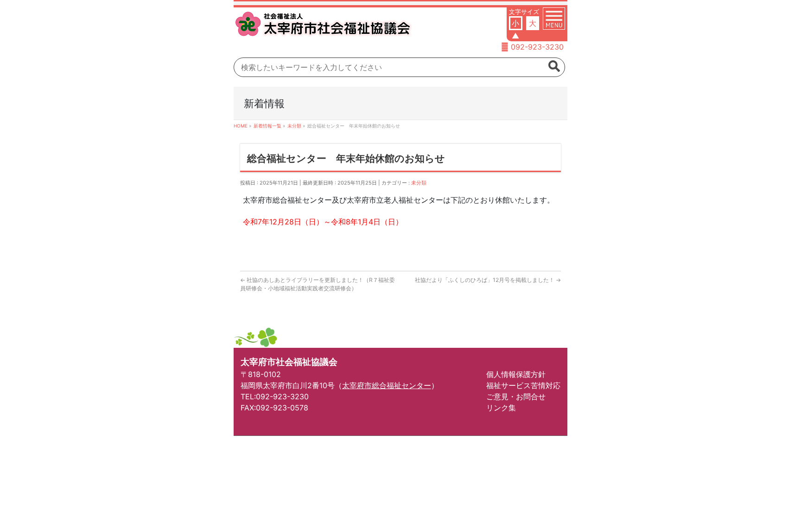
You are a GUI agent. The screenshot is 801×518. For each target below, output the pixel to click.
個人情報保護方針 (516, 374)
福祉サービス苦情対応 (523, 385)
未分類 (418, 182)
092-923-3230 (537, 46)
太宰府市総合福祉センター (386, 385)
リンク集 (501, 407)
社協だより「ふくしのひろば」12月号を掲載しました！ (488, 279)
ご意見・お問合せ (516, 396)
